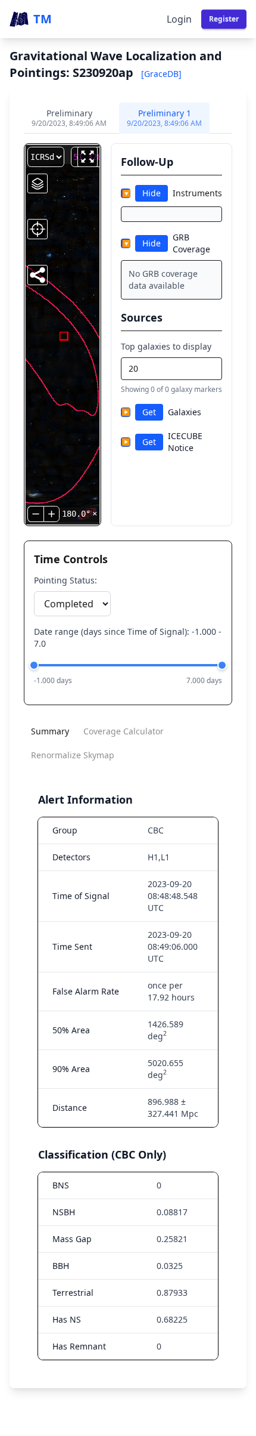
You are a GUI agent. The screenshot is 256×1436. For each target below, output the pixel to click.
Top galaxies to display (166, 346)
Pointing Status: (65, 580)
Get (149, 412)
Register (224, 19)
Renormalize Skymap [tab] (72, 755)
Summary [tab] (50, 731)
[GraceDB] (161, 73)
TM (42, 19)
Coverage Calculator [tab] (123, 731)
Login (179, 19)
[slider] (34, 665)
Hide (151, 193)
